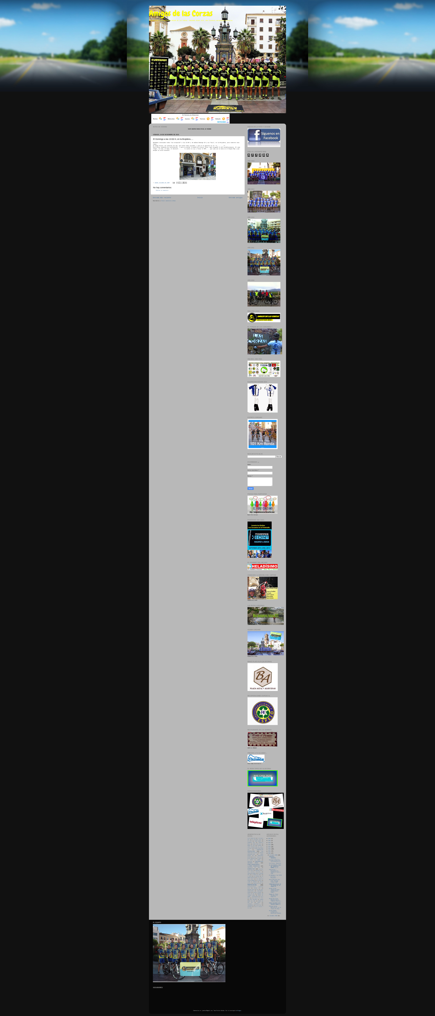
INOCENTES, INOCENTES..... (274, 857)
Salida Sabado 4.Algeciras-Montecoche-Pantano (275, 912)
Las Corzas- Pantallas (275, 863)
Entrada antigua (235, 198)
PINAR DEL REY (251, 893)
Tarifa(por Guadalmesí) (253, 903)
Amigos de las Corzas (181, 13)
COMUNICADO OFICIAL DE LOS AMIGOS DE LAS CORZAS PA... (275, 885)
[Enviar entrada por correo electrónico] (173, 182)
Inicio (200, 198)
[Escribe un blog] (179, 183)
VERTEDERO (250, 906)
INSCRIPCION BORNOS (252, 873)
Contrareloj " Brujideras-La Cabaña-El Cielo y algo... (274, 871)
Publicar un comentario (162, 190)
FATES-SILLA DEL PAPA (254, 867)
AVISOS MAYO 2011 (257, 844)
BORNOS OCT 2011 (251, 845)
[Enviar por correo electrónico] (177, 183)
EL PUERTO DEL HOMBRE (254, 859)
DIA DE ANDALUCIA (251, 858)
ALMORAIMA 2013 (251, 842)
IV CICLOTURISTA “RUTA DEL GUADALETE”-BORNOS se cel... (275, 866)
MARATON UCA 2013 (257, 883)
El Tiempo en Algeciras (190, 115)
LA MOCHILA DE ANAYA (256, 874)
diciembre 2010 (273, 855)
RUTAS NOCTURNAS (253, 899)
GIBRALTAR (251, 869)
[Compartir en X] (181, 183)
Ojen (257, 889)
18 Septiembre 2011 (256, 839)
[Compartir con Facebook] (184, 183)
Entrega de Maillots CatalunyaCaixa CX (274, 860)
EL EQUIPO (259, 858)
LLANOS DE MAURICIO (252, 881)
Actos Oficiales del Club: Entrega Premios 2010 (274, 881)
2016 (269, 840)
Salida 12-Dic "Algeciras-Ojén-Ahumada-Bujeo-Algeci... (274, 890)
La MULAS (249, 876)
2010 (269, 853)
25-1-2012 (250, 841)
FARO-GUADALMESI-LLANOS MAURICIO (254, 865)
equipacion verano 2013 (255, 862)
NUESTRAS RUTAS (251, 889)
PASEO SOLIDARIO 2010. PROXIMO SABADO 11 (275, 904)
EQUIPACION (250, 861)
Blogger (239, 1010)
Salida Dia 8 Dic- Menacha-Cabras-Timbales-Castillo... (275, 900)
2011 (269, 851)
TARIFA (258, 902)
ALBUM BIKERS (258, 841)
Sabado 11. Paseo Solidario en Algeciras (273, 895)
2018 (269, 838)
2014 (269, 844)
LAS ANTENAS (256, 876)
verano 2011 (258, 905)
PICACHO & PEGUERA (257, 892)
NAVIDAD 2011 (257, 888)
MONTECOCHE (252, 885)
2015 (269, 842)
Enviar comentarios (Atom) (168, 200)
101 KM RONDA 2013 (251, 838)
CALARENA (259, 845)
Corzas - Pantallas (257, 857)
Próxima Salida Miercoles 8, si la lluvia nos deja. (275, 907)
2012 (269, 849)
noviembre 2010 (273, 915)
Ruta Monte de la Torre (257, 898)
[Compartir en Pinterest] (186, 183)
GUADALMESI (257, 870)
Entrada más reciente (162, 198)
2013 (269, 847)
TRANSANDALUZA (250, 905)
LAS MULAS (259, 880)
